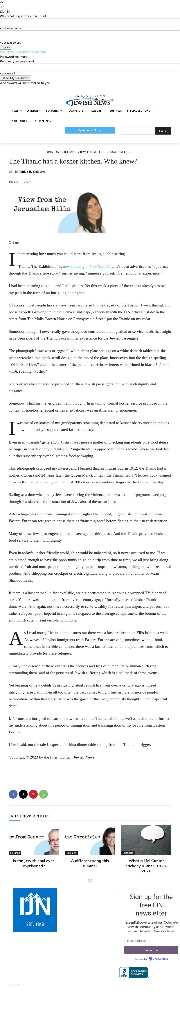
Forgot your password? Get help (23, 52)
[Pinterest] (33, 794)
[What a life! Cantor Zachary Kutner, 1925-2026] (146, 840)
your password (10, 42)
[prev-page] (88, 880)
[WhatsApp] (43, 794)
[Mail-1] (98, 891)
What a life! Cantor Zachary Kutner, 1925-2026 (146, 865)
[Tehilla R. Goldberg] (12, 171)
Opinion (52, 152)
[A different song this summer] (90, 840)
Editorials (128, 852)
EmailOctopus (160, 959)
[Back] (1, 7)
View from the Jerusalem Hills (105, 152)
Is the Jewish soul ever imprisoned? (33, 863)
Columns (68, 152)
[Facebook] (13, 794)
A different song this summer (90, 863)
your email (7, 73)
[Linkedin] (92, 891)
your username (10, 28)
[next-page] (91, 880)
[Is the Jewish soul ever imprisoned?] (34, 840)
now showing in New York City (88, 266)
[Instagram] (86, 891)
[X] (23, 794)
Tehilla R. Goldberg (32, 171)
